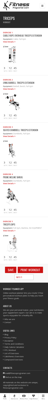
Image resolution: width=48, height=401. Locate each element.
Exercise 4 (8, 174)
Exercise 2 (8, 79)
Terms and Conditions (14, 344)
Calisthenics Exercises (14, 356)
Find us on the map (13, 377)
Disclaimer (8, 340)
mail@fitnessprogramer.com (17, 373)
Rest (15, 71)
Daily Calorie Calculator (14, 347)
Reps (10, 71)
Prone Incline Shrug (13, 177)
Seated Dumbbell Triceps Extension (20, 130)
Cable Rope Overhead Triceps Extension (22, 35)
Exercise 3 (8, 127)
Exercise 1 (8, 32)
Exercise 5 (8, 221)
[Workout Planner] (16, 5)
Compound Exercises (13, 359)
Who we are (9, 319)
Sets (5, 71)
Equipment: (8, 39)
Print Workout (30, 270)
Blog (6, 334)
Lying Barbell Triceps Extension (18, 82)
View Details (8, 42)
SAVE (11, 270)
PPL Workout (10, 350)
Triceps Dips (9, 224)
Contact (7, 322)
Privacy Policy (10, 337)
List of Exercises (11, 353)
